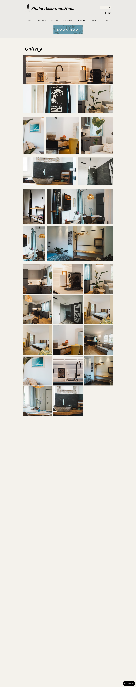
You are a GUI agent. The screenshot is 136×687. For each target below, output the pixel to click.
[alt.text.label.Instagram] (109, 13)
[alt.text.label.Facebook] (105, 13)
